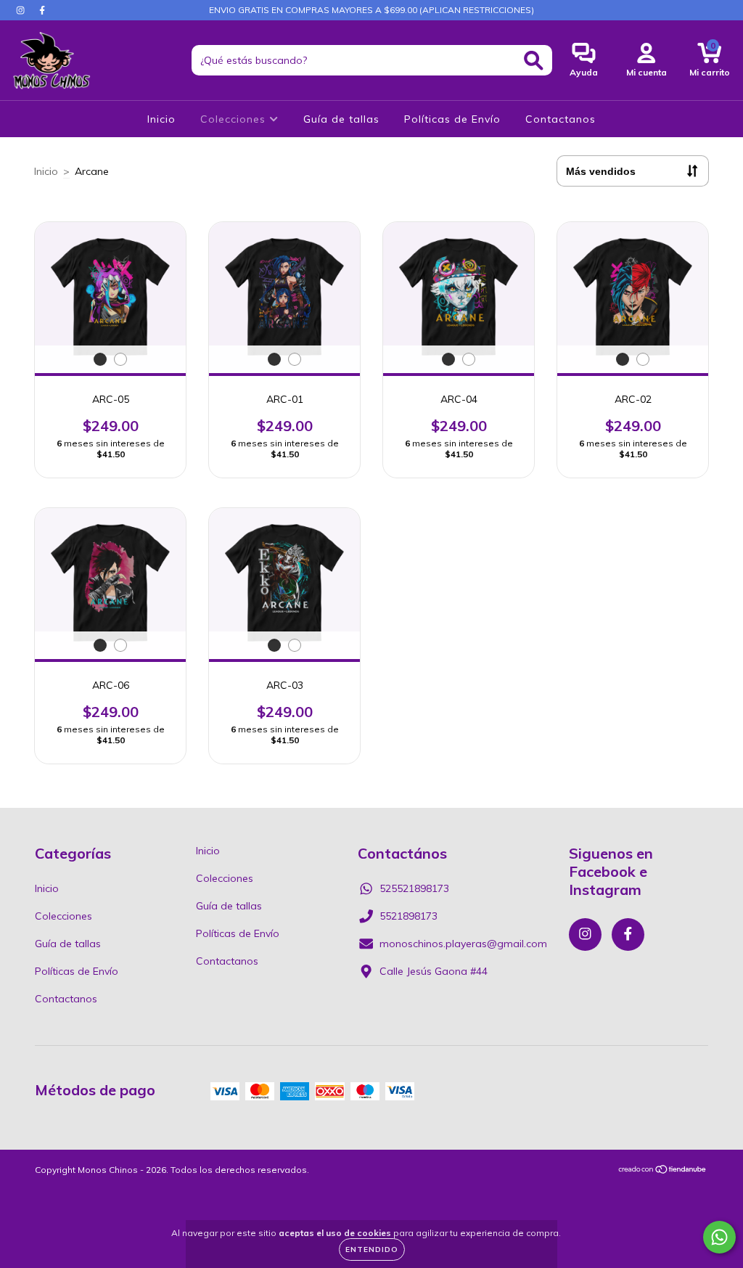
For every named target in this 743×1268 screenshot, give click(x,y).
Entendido (371, 1249)
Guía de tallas (341, 119)
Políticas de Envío (452, 119)
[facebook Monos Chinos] (42, 10)
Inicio (161, 119)
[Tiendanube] (662, 1171)
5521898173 (408, 916)
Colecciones (234, 119)
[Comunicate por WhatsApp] (719, 1237)
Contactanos (560, 119)
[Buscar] (534, 61)
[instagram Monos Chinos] (22, 10)
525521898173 (414, 888)
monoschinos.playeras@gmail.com (463, 943)
